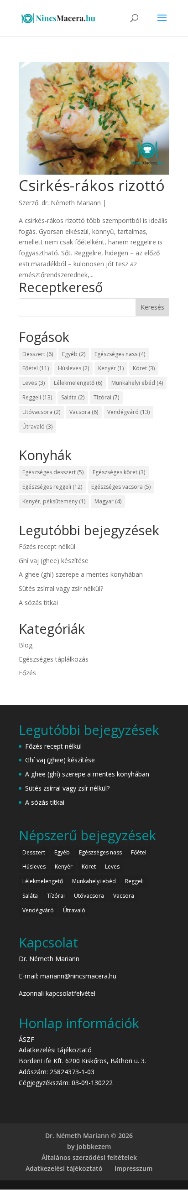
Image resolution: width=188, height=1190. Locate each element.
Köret (144, 368)
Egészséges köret (119, 472)
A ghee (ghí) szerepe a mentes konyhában (81, 574)
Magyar (107, 501)
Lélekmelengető (78, 383)
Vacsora (83, 412)
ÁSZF (26, 1039)
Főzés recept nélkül (47, 546)
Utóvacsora (41, 412)
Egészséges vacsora (121, 487)
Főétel (35, 368)
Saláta (72, 397)
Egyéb (73, 354)
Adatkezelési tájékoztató (55, 1049)
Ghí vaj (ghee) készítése (54, 560)
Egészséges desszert (53, 472)
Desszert (37, 354)
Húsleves (73, 368)
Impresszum (133, 1168)
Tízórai (106, 397)
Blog (25, 645)
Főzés (27, 672)
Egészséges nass (119, 354)
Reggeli (37, 397)
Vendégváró (128, 412)
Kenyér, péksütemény (53, 501)
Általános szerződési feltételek (89, 1157)
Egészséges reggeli (52, 487)
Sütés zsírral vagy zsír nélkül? (61, 588)
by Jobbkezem (89, 1146)
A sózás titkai (38, 602)
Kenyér (111, 368)
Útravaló (37, 426)
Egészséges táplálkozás (54, 659)
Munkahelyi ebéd (137, 383)
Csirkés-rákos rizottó (92, 185)
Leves (33, 383)
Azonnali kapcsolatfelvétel (57, 993)
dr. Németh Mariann (71, 202)
